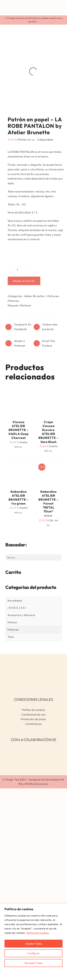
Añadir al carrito (24, 281)
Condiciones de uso (33, 714)
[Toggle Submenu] (55, 615)
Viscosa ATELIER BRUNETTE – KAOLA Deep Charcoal (19, 430)
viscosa (39, 191)
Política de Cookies (37, 932)
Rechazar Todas (34, 963)
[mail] (42, 684)
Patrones (13, 300)
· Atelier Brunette (33, 296)
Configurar (33, 953)
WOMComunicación (36, 783)
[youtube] (36, 684)
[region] (33, 937)
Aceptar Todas (33, 943)
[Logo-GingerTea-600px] (33, 661)
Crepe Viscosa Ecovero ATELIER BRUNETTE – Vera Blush (48, 432)
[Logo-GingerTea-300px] (23, 3)
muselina (23, 196)
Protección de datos (33, 719)
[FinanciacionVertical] (33, 747)
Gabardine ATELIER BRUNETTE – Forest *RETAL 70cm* (48, 501)
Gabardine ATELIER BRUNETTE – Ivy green (19, 497)
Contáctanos (33, 724)
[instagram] (30, 684)
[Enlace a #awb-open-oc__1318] (60, 7)
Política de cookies (33, 710)
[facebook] (25, 684)
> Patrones (52, 296)
